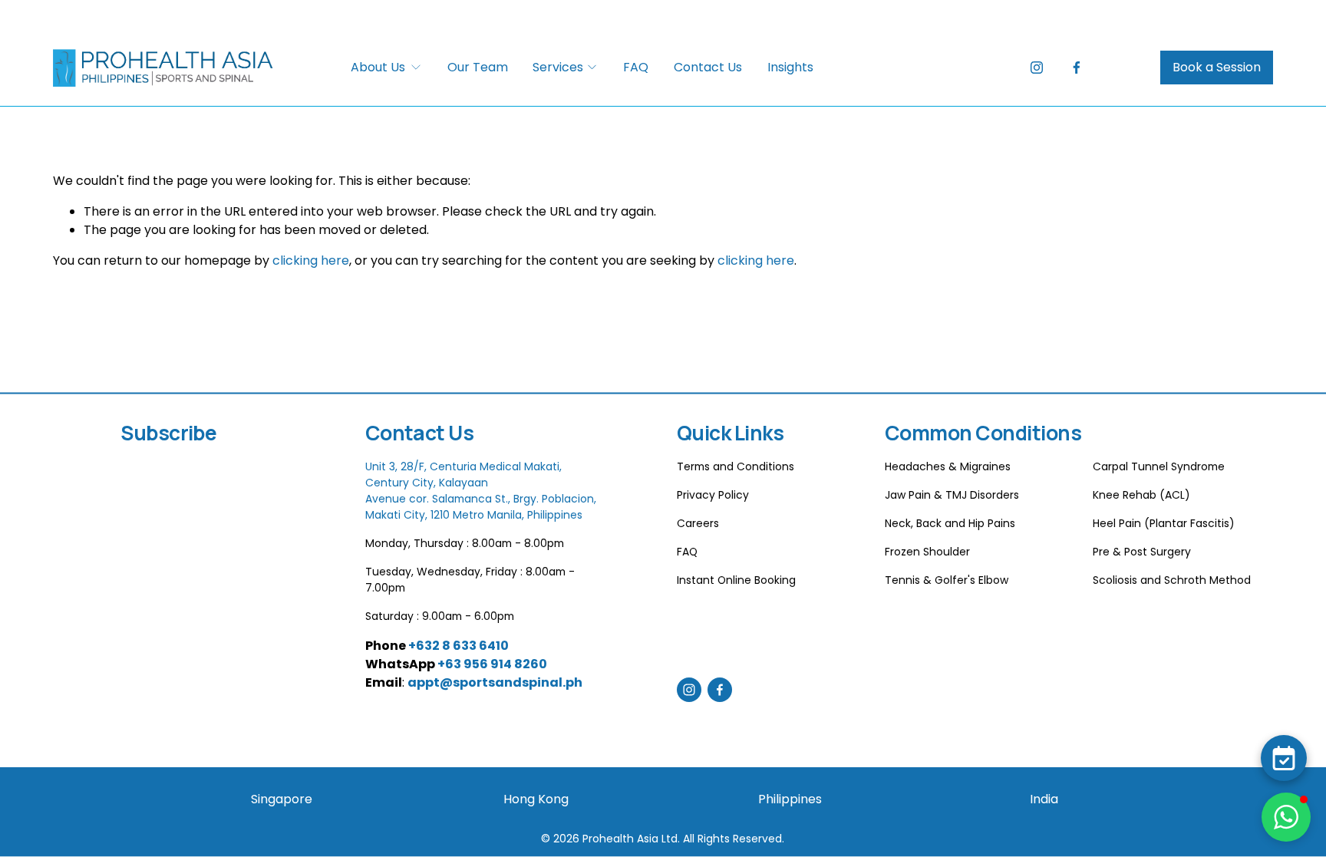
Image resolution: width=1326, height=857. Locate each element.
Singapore (281, 799)
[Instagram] (1036, 67)
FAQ (635, 67)
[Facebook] (1076, 67)
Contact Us (708, 67)
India (1044, 799)
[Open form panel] (1284, 758)
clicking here (310, 260)
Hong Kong (536, 799)
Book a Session (1217, 67)
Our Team (477, 67)
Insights (790, 67)
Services (558, 67)
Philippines (790, 799)
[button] (1286, 817)
